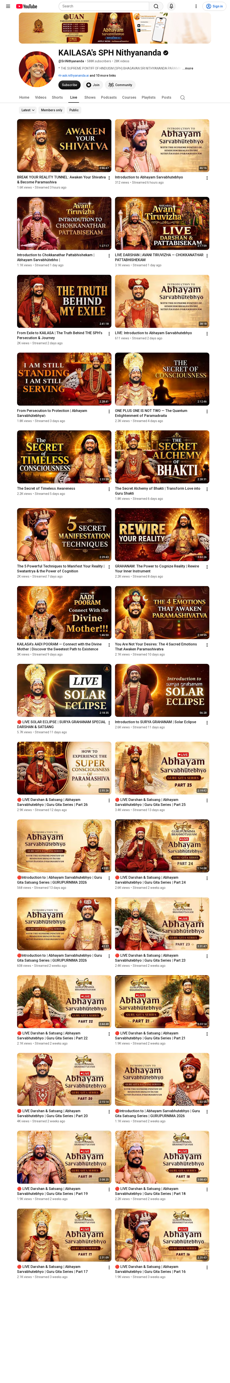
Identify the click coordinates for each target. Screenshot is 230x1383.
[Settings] (196, 6)
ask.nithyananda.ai (75, 75)
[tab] (24, 97)
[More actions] (109, 177)
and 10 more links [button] (103, 75)
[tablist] (115, 97)
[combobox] (105, 6)
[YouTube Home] (26, 6)
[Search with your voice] (171, 6)
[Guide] (8, 6)
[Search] (156, 6)
